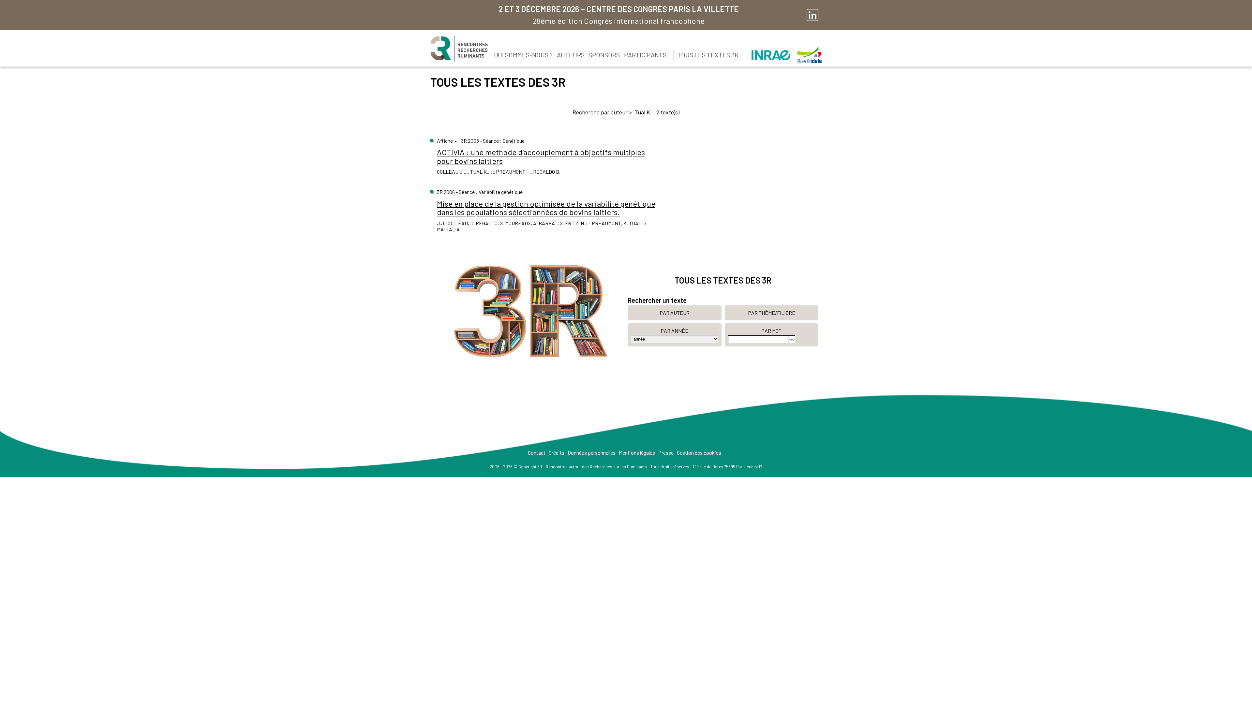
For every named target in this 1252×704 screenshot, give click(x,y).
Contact (536, 452)
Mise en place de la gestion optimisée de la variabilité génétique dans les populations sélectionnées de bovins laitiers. (546, 208)
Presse (666, 452)
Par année (674, 331)
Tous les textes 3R (708, 55)
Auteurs (571, 55)
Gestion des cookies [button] (699, 452)
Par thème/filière (771, 313)
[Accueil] (459, 49)
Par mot (771, 331)
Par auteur (675, 313)
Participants (645, 55)
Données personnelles (592, 452)
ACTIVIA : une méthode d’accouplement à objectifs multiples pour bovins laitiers (541, 156)
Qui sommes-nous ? (523, 55)
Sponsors (604, 55)
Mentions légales (637, 452)
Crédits (556, 452)
